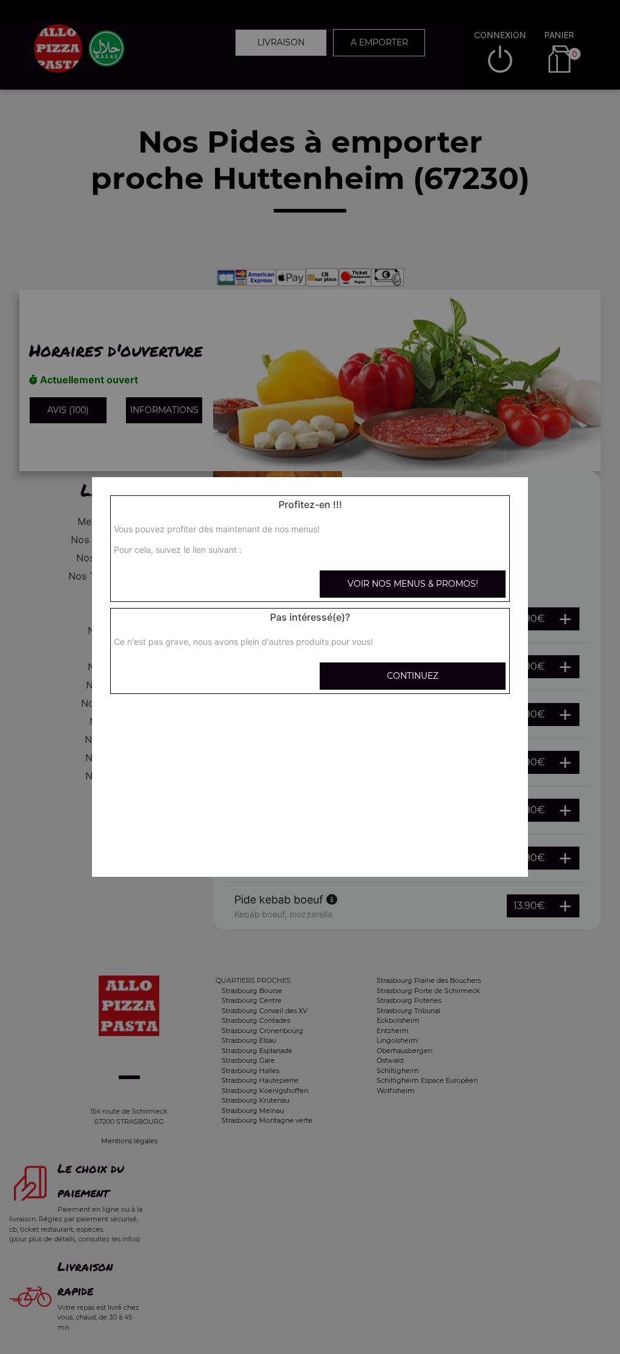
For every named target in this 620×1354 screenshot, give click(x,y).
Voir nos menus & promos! (413, 583)
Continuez (412, 675)
